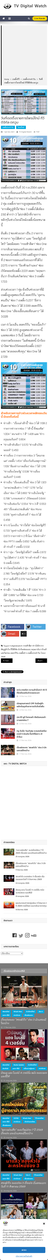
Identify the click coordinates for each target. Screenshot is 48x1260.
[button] (44, 1223)
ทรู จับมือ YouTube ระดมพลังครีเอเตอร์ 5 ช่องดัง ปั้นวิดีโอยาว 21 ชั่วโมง (32, 733)
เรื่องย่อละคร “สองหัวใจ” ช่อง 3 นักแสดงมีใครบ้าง (32, 749)
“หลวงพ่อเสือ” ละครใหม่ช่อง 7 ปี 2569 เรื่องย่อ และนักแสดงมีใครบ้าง (31, 851)
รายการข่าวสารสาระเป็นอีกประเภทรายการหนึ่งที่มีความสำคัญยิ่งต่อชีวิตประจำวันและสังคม (8, 660)
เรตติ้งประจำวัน (8, 127)
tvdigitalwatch (16, 646)
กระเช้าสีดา (27, 646)
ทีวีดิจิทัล (13, 649)
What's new (18, 1011)
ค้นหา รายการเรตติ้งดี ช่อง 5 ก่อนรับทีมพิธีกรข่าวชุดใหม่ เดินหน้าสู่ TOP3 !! (42, 660)
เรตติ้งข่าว (23, 653)
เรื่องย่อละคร (29, 1015)
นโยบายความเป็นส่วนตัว (24, 1256)
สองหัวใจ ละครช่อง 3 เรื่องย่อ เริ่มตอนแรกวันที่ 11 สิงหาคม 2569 (30, 878)
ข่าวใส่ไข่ (36, 646)
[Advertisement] (24, 52)
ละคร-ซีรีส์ (6, 1015)
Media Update (19, 1065)
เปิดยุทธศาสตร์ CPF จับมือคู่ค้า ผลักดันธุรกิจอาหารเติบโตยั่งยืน (30, 705)
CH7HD (16, 1118)
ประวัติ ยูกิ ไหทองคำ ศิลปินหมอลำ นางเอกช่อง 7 (31, 719)
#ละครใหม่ (6, 1011)
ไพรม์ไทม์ (21, 127)
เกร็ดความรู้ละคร (29, 1068)
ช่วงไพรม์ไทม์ (30, 1011)
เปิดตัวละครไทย (30, 1122)
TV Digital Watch (25, 132)
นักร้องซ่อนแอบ (24, 649)
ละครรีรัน (14, 653)
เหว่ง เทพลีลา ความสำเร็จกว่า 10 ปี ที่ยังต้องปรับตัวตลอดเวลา (32, 691)
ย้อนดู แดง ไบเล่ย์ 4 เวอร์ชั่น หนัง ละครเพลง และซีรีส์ (30, 891)
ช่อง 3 (41, 1011)
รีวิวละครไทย (39, 1118)
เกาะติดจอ (17, 1015)
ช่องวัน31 (5, 1068)
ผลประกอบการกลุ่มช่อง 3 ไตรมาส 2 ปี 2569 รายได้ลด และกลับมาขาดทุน (31, 904)
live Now (38, 18)
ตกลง (24, 1250)
